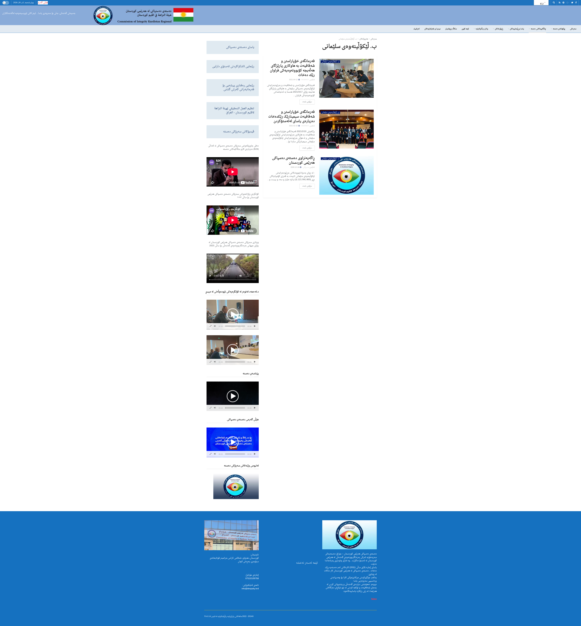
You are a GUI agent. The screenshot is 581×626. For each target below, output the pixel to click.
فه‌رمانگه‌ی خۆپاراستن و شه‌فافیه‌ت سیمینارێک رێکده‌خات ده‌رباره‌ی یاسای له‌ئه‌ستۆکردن (291, 117)
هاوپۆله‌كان (363, 39)
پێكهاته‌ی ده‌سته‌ (559, 29)
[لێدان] (254, 326)
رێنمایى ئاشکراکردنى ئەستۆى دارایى (233, 66)
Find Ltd (207, 616)
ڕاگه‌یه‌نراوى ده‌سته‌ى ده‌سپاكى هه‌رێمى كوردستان (293, 160)
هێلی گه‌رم (43, 2)
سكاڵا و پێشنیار (451, 29)
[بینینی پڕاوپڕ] (210, 326)
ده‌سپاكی (306, 167)
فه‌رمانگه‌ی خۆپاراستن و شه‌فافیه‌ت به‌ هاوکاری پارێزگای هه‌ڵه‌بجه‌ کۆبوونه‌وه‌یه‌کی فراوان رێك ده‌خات (292, 68)
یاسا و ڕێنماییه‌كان (517, 29)
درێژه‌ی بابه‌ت (307, 101)
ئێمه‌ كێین (465, 29)
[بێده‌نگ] (214, 326)
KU (542, 4)
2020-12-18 (295, 167)
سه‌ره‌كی (573, 29)
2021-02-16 (293, 126)
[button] (233, 314)
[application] (233, 314)
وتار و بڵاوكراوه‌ (482, 29)
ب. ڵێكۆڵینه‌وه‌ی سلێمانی (347, 39)
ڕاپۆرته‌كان (499, 29)
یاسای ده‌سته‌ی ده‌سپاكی (240, 47)
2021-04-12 (293, 79)
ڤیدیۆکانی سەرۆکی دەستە (238, 131)
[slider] (235, 326)
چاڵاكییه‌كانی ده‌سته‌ (538, 29)
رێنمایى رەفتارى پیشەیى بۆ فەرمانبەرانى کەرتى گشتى (238, 87)
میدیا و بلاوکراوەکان (432, 29)
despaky (305, 79)
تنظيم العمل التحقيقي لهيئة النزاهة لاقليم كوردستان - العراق (234, 110)
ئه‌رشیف (416, 29)
